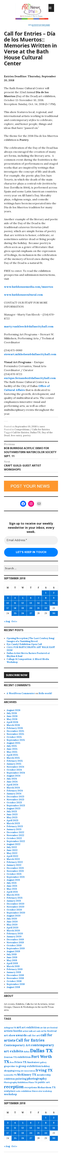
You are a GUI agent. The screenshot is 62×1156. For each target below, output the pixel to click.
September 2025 (16, 740)
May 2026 (12, 719)
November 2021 (15, 871)
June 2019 (12, 957)
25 (15, 613)
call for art (33, 1035)
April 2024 (12, 784)
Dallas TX (35, 432)
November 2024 (15, 766)
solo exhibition (23, 1091)
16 (54, 603)
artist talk (28, 1031)
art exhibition (31, 1027)
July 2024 (12, 778)
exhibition (24, 1057)
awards (21, 1035)
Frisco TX (20, 1062)
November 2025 (15, 734)
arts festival (49, 1030)
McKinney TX (26, 1074)
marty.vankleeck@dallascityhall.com (28, 326)
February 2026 (15, 728)
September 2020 (16, 912)
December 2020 (15, 903)
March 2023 (13, 823)
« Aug (7, 621)
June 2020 (12, 921)
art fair (43, 1027)
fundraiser (33, 1062)
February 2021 (14, 897)
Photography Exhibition (16, 1082)
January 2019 (14, 972)
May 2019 (12, 960)
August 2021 (13, 880)
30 (53, 613)
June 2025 (12, 749)
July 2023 (12, 811)
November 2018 (15, 978)
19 (22, 608)
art (19, 1027)
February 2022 (15, 862)
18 (15, 608)
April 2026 (12, 722)
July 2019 (12, 954)
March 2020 (13, 930)
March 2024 (13, 787)
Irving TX (44, 1070)
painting (20, 1078)
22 (45, 608)
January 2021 (14, 900)
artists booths (13, 1030)
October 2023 (14, 802)
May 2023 (12, 817)
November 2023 (15, 799)
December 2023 (15, 796)
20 (30, 608)
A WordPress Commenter (21, 693)
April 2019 (12, 963)
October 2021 (14, 874)
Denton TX (10, 1057)
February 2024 (15, 790)
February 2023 (15, 826)
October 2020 (14, 909)
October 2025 (14, 737)
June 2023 (12, 814)
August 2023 (13, 808)
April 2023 (12, 820)
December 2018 (15, 975)
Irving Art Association (25, 1071)
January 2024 (14, 793)
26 (22, 613)
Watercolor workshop (42, 1091)
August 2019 (13, 951)
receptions (30, 1087)
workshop (10, 1094)
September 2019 (16, 948)
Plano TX (32, 1082)
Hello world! (45, 693)
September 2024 (16, 772)
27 (31, 613)
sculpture (10, 1090)
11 (15, 603)
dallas (26, 1051)
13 (31, 603)
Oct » (14, 621)
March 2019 (13, 966)
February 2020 (15, 933)
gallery (43, 1062)
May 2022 (12, 853)
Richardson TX (47, 1087)
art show (9, 1035)
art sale (37, 1031)
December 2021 (15, 868)
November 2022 (15, 835)
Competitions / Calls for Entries (32, 429)
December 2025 (15, 731)
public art (44, 1082)
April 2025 (12, 755)
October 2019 (14, 945)
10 (7, 603)
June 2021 (12, 886)
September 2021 (16, 877)
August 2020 (14, 915)
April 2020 (12, 927)
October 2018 (14, 981)
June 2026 (12, 716)
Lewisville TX (10, 1075)
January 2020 (14, 936)
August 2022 (13, 844)
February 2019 (14, 969)
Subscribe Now (16, 675)
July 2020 (12, 918)
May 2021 (12, 889)
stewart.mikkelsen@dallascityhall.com (30, 354)
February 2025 (15, 760)
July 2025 (12, 746)
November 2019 (15, 942)
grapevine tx (11, 1066)
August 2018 (13, 987)
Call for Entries (20, 432)
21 (38, 608)
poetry (27, 435)
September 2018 (16, 984)
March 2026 (13, 725)
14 (38, 603)
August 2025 (13, 743)
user (42, 426)
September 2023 (16, 805)
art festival (52, 1027)
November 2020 (15, 906)
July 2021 (12, 883)
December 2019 (15, 939)
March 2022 (13, 859)
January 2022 (14, 865)
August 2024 (13, 775)
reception (14, 1086)
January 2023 (14, 829)
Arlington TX (10, 1027)
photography (37, 1078)
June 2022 (12, 850)
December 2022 (15, 832)
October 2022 (14, 838)
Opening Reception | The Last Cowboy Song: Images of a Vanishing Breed (31, 640)
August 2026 (13, 710)
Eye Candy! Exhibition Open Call (24, 644)
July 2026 (12, 713)
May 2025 (12, 752)
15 (46, 603)
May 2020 (12, 924)
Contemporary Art (17, 1045)
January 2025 (14, 763)
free (12, 1062)
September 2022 (16, 841)
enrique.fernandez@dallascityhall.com (30, 378)
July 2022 (12, 847)
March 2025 (13, 757)
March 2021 (13, 894)
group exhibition (30, 1066)
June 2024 (12, 781)
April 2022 (12, 856)
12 (22, 603)
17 (8, 608)
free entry (16, 435)
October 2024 (14, 769)
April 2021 (12, 891)
